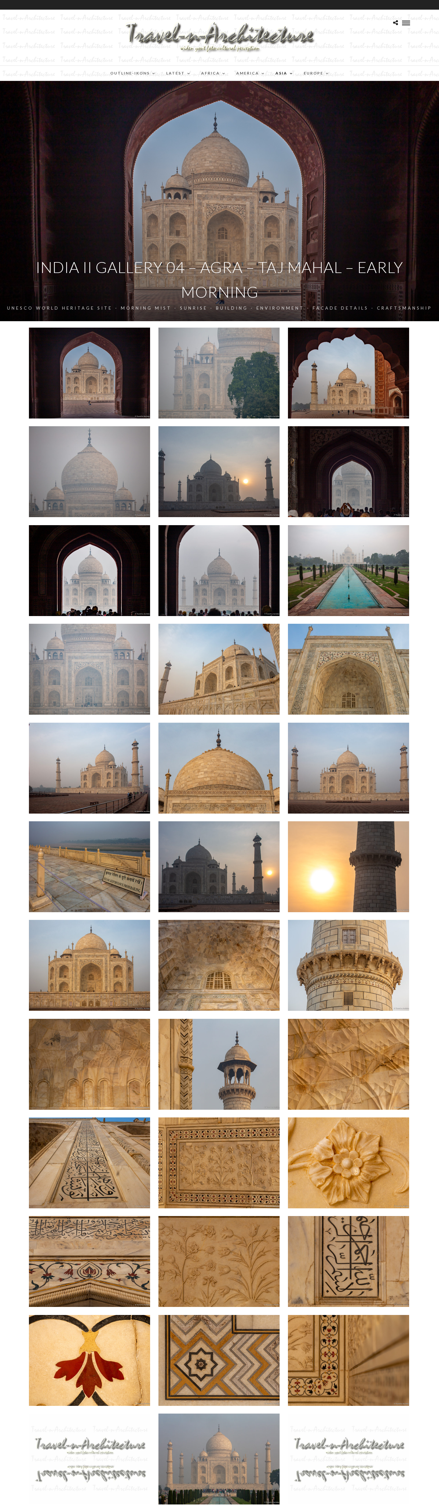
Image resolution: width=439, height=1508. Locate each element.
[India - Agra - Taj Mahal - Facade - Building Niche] (348, 669)
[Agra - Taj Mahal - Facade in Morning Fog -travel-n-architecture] (219, 373)
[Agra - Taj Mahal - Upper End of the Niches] (89, 1261)
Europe (313, 73)
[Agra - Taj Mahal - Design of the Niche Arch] (219, 965)
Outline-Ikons (130, 73)
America (247, 73)
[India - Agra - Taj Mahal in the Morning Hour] (89, 373)
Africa (210, 73)
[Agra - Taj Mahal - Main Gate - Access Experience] (348, 471)
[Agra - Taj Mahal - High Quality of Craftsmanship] (348, 1162)
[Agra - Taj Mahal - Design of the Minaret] (348, 965)
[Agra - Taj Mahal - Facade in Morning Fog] (89, 669)
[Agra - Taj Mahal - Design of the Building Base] (219, 1162)
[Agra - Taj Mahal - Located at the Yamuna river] (89, 866)
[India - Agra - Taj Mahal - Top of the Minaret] (219, 1064)
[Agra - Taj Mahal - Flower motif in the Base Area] (219, 1261)
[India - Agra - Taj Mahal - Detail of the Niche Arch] (89, 1064)
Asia (281, 73)
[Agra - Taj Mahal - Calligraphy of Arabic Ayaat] (89, 1162)
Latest (175, 73)
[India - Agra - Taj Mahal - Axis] (348, 570)
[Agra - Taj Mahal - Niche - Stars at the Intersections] (348, 1064)
